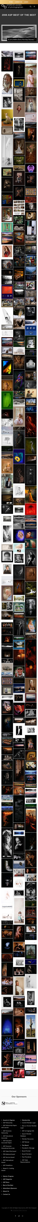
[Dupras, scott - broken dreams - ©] (19, 228)
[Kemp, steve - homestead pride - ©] (7, 350)
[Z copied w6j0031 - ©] (31, 607)
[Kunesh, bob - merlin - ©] (19, 362)
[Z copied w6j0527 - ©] (31, 1059)
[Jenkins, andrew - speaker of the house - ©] (19, 335)
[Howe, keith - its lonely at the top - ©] (31, 323)
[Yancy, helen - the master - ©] (7, 593)
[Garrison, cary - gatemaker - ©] (7, 272)
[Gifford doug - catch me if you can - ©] (31, 285)
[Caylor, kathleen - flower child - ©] (31, 152)
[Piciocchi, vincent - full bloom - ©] (19, 456)
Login (26, 2)
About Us (6, 1191)
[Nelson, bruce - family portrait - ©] (31, 409)
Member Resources (28, 1139)
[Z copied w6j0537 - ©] (7, 1069)
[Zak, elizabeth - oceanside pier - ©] (7, 1076)
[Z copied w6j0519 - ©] (19, 1050)
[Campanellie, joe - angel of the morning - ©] (31, 117)
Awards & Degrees (9, 1120)
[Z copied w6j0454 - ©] (19, 986)
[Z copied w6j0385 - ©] (7, 895)
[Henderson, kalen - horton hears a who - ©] (31, 293)
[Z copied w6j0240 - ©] (31, 765)
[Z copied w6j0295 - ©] (7, 804)
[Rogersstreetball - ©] (31, 475)
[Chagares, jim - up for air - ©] (7, 172)
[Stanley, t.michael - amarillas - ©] (31, 509)
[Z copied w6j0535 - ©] (31, 1066)
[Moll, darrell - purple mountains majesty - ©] (19, 398)
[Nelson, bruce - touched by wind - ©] (31, 425)
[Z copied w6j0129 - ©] (31, 685)
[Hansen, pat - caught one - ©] (7, 292)
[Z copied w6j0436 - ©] (19, 954)
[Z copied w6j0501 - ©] (31, 1026)
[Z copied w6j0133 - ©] (7, 691)
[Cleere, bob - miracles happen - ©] (31, 200)
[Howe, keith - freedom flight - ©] (19, 324)
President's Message (28, 1148)
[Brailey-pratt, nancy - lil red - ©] (31, 104)
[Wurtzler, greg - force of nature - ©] (31, 589)
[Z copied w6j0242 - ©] (7, 777)
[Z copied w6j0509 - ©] (7, 1044)
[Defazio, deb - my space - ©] (31, 227)
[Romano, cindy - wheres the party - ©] (19, 491)
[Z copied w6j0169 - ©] (7, 724)
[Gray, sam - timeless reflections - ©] (19, 285)
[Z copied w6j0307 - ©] (7, 819)
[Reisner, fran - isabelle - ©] (7, 466)
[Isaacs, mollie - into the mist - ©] (7, 327)
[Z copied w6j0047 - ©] (7, 606)
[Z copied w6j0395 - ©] (31, 904)
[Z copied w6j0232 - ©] (7, 758)
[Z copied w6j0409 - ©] (19, 933)
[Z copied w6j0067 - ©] (19, 627)
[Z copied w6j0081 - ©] (31, 636)
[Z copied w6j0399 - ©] (31, 912)
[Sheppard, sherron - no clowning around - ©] (19, 501)
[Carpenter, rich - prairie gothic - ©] (19, 124)
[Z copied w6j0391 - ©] (31, 899)
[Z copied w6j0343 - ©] (19, 865)
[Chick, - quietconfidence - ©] (19, 192)
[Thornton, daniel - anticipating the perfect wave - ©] (31, 516)
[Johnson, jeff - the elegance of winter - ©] (31, 342)
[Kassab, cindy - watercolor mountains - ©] (7, 342)
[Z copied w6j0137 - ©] (31, 698)
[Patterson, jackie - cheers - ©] (19, 428)
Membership (26, 1120)
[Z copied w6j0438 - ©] (7, 957)
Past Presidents (26, 1157)
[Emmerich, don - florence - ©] (7, 234)
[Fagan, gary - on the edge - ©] (31, 270)
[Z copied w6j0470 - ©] (7, 1002)
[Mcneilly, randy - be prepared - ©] (31, 385)
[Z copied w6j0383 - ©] (31, 889)
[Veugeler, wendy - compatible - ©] (31, 558)
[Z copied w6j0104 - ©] (7, 660)
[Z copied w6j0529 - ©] (19, 1064)
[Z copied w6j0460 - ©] (7, 981)
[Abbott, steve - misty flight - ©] (31, 61)
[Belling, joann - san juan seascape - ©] (31, 65)
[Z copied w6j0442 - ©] (31, 962)
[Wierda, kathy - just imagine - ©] (31, 574)
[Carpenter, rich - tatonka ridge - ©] (7, 130)
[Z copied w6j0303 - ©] (7, 808)
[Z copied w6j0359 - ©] (31, 871)
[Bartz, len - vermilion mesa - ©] (19, 61)
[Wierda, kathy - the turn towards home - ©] (7, 581)
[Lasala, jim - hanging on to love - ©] (31, 376)
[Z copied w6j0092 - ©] (31, 658)
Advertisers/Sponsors (10, 1188)
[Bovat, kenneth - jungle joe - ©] (31, 91)
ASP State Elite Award (9, 1151)
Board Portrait (26, 1151)
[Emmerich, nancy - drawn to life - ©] (7, 252)
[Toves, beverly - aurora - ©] (19, 536)
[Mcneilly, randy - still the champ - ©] (31, 393)
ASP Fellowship (7, 1123)
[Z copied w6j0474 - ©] (19, 998)
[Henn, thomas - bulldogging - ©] (31, 301)
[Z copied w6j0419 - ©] (7, 945)
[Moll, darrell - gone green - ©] (7, 400)
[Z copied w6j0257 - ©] (31, 786)
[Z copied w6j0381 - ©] (19, 883)
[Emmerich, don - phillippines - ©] (31, 237)
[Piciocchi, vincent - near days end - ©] (7, 455)
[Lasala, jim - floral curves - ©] (19, 380)
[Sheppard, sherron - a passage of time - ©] (7, 491)
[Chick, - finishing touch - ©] (7, 184)
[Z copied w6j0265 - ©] (19, 791)
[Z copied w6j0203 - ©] (19, 746)
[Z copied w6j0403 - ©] (31, 921)
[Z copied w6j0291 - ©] (31, 801)
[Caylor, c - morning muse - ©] (19, 135)
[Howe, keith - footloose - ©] (19, 314)
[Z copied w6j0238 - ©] (7, 765)
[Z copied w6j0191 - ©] (7, 742)
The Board (25, 1145)
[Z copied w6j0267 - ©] (31, 790)
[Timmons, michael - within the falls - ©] (7, 534)
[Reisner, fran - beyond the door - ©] (31, 459)
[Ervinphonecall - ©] (31, 260)
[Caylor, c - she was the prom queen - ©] (7, 151)
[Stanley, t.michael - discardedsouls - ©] (7, 509)
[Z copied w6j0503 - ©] (7, 1025)
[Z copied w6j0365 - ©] (19, 873)
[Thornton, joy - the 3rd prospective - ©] (19, 524)
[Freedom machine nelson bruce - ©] (19, 274)
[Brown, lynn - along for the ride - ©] (7, 117)
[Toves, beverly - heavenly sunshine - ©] (31, 544)
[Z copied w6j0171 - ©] (19, 720)
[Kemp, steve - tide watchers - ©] (7, 356)
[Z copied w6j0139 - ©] (19, 698)
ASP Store (6, 1182)
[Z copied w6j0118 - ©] (7, 674)
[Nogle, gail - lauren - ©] (7, 423)
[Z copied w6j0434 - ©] (31, 951)
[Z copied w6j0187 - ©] (7, 735)
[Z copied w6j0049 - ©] (19, 607)
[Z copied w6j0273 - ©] (31, 795)
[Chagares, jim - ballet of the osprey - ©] (19, 161)
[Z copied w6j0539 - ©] (19, 1073)
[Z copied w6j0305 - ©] (31, 820)
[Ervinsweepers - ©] (7, 264)
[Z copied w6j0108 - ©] (7, 667)
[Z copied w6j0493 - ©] (19, 1012)
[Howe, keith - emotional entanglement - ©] (7, 316)
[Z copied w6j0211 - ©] (19, 753)
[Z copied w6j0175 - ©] (19, 730)
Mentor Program (8, 1176)
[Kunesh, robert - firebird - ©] (7, 367)
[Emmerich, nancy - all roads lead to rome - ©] (31, 242)
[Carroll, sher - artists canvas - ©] (31, 134)
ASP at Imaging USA (28, 1131)
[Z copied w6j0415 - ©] (31, 937)
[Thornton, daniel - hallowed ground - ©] (19, 517)
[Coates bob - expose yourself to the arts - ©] (19, 207)
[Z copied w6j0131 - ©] (19, 688)
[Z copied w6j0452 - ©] (31, 981)
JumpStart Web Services (20, 1210)
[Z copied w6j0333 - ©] (19, 844)
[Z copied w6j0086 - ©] (7, 639)
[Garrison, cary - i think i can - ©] (31, 278)
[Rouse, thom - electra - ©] (31, 494)
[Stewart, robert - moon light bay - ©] (19, 510)
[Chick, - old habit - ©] (31, 179)
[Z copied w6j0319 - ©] (7, 843)
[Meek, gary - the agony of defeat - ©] (19, 393)
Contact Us (18, 2)
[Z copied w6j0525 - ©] (19, 1057)
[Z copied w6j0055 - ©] (7, 615)
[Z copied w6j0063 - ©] (31, 625)
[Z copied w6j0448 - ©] (31, 969)
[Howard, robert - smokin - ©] (31, 312)
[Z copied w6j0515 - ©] (31, 1047)
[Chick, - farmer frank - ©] (19, 178)
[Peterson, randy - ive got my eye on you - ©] (31, 446)
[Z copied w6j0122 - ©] (7, 681)
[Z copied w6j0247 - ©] (31, 779)
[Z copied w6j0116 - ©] (19, 672)
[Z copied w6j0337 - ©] (31, 859)
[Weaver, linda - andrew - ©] (7, 569)
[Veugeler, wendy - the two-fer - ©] (7, 556)
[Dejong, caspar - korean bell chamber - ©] (7, 227)
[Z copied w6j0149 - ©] (7, 698)
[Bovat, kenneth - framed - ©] (19, 82)
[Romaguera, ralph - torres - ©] (7, 481)
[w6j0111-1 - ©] (31, 55)
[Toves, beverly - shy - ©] (7, 547)
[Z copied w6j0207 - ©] (7, 751)
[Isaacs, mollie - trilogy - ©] (31, 330)
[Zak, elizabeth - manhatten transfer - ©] (31, 1073)
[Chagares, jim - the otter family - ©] (19, 168)
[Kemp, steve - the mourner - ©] (31, 353)
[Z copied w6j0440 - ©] (19, 962)
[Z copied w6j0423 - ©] (19, 946)
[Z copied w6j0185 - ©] (31, 730)
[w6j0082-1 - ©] (19, 55)
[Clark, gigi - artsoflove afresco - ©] (31, 192)
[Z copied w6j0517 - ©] (19, 1043)
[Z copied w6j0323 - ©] (19, 833)
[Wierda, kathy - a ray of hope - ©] (19, 571)
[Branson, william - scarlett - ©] (19, 109)
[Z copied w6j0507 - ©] (19, 1028)
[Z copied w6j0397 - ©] (7, 908)
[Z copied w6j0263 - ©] (7, 790)
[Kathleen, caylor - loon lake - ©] (19, 344)
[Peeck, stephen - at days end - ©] (19, 439)
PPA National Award (9, 1154)
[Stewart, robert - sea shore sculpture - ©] (7, 519)
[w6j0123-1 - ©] (7, 64)
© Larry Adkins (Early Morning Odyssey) (21, 39)
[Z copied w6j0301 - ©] (31, 805)
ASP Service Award (8, 1157)
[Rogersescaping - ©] (19, 474)
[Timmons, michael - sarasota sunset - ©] (31, 524)
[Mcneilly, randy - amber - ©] (7, 385)
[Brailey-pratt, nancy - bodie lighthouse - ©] (19, 94)
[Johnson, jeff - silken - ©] (7, 333)
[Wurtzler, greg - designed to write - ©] (19, 587)
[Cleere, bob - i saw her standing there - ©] (7, 199)
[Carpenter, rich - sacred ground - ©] (31, 124)
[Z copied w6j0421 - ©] (31, 942)
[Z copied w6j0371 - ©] (31, 878)
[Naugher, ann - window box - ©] (19, 416)
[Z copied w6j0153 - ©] (31, 706)
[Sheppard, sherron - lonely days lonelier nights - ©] (7, 499)
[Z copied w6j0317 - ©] (19, 826)
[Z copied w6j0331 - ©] (31, 841)
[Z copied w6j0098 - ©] (7, 653)
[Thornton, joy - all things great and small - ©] (31, 520)
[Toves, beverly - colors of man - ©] (31, 534)
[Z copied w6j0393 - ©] (19, 911)
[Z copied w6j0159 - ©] (19, 710)
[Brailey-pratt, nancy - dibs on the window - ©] (7, 102)
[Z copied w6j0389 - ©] (19, 893)
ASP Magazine (7, 1179)
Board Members (27, 1154)
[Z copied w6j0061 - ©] (19, 615)
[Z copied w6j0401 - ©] (7, 916)
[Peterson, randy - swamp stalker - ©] (7, 449)
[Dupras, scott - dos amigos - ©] (19, 238)
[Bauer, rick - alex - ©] (19, 70)
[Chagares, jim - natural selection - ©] (31, 167)
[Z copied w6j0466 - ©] (7, 990)
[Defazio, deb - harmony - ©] (19, 220)
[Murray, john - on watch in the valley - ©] (19, 403)
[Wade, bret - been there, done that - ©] (19, 558)
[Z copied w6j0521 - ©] (7, 1059)
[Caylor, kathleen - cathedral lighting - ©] (19, 147)
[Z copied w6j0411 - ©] (31, 929)
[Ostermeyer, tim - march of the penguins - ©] (7, 431)
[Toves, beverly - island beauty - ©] (19, 548)
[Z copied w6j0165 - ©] (31, 713)
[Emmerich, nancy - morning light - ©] (31, 249)
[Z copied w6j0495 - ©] (7, 1012)
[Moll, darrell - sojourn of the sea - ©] (31, 402)
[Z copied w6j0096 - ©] (7, 646)
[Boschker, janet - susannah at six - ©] (31, 77)
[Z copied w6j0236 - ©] (19, 770)
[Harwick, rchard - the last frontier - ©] (19, 293)
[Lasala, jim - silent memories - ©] (7, 378)
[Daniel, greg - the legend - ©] (31, 215)
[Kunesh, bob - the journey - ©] (31, 363)
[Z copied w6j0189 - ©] (31, 743)
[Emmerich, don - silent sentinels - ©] (7, 240)
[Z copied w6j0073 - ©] (7, 625)
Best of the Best (8, 1185)
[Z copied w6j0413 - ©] (7, 934)
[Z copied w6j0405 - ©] (7, 922)
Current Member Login (29, 1123)
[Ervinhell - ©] (19, 250)
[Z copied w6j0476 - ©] (19, 1004)
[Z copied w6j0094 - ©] (19, 645)
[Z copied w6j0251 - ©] (19, 784)
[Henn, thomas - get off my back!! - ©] (19, 303)
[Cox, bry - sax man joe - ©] (31, 207)
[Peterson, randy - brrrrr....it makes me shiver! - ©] (7, 440)
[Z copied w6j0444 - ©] (7, 969)
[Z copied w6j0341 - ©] (7, 865)
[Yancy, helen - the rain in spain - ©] (19, 598)
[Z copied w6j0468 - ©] (31, 998)
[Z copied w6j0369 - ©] (7, 880)
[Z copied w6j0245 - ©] (31, 772)
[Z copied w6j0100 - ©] (19, 658)
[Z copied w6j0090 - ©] (19, 638)
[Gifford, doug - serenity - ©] (7, 280)
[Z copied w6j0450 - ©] (19, 972)
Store (11, 2)
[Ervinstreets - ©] (19, 261)
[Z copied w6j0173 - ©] (31, 721)
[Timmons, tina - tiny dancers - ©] (31, 528)
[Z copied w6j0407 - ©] (7, 927)
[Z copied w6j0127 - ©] (19, 681)
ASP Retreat (25, 1142)
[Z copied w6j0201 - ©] (19, 740)
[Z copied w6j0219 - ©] (31, 756)
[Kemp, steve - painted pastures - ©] (19, 351)
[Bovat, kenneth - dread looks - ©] (7, 83)
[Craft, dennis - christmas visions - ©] (7, 215)
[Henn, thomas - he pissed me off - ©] (7, 303)
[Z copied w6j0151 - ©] (7, 707)
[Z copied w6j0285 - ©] (19, 809)
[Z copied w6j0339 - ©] (19, 857)
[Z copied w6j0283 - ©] (7, 798)
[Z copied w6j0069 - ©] (7, 621)
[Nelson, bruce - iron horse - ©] (7, 414)
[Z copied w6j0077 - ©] (7, 631)
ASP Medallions (8, 1165)
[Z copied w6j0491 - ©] (31, 1010)
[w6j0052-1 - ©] (7, 54)
